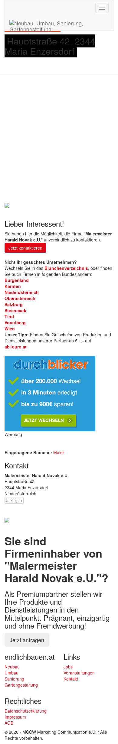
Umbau (11, 673)
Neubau (12, 667)
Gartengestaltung (21, 685)
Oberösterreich (20, 298)
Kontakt (71, 679)
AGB (9, 723)
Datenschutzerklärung (26, 711)
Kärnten (13, 286)
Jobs (68, 667)
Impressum (15, 717)
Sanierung (14, 679)
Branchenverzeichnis (66, 268)
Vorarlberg (15, 322)
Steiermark (15, 310)
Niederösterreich (22, 292)
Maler (58, 452)
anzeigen (14, 500)
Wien (10, 328)
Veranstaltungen (79, 673)
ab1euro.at (16, 347)
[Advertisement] (59, 139)
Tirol (9, 316)
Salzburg (14, 304)
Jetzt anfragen (27, 640)
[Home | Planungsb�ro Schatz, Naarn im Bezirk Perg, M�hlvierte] (7, 519)
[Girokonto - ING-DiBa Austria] (7, 204)
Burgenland (17, 280)
